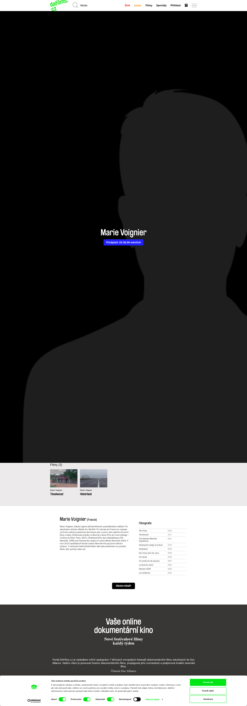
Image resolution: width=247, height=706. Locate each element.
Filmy (148, 5)
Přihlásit (175, 5)
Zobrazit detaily (152, 699)
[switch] (87, 699)
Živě (127, 5)
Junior (138, 5)
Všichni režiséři (123, 586)
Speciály (161, 5)
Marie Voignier (56, 490)
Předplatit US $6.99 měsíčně (123, 242)
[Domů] (59, 5)
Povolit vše (208, 682)
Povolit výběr (208, 691)
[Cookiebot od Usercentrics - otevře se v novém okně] (34, 701)
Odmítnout (208, 699)
